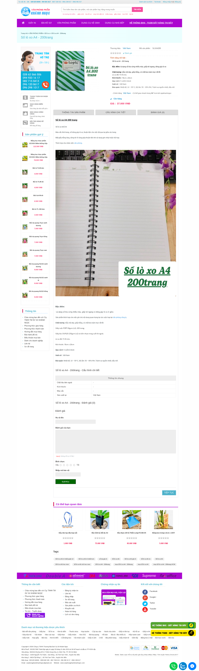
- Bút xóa (44, 638)
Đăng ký (178, 2)
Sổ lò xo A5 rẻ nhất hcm (86, 559)
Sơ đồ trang (29, 347)
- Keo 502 (82, 635)
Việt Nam (127, 48)
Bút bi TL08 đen (38, 168)
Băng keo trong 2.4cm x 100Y (163, 533)
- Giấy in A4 (146, 632)
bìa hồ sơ (88, 14)
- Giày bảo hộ (26, 635)
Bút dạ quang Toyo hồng (38, 236)
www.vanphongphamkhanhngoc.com (72, 663)
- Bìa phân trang (110, 638)
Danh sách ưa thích (145, 2)
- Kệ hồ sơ (136, 632)
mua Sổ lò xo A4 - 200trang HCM (164, 564)
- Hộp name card (134, 635)
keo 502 (125, 14)
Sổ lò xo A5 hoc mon (62, 564)
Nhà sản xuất (70, 602)
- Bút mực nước (160, 638)
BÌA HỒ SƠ (46, 23)
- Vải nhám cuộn (79, 638)
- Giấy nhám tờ (123, 638)
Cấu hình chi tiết (116, 112)
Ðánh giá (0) (158, 112)
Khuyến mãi (69, 608)
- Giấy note (26, 638)
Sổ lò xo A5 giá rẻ (130, 559)
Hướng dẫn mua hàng (33, 332)
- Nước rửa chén (109, 632)
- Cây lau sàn (96, 632)
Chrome (172, 654)
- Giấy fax (41, 632)
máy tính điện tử (98, 14)
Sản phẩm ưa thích (72, 605)
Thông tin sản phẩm (73, 112)
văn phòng (78, 143)
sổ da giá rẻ (103, 559)
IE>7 (176, 654)
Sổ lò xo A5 (115, 559)
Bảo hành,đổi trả (30, 335)
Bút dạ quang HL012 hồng (38, 291)
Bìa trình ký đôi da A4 (100, 533)
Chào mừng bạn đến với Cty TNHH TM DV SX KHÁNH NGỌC (35, 320)
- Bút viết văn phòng (29, 632)
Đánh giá (128, 53)
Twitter (152, 603)
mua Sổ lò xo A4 (143, 564)
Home (25, 23)
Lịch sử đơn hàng (72, 614)
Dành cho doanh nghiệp (33, 341)
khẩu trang (108, 14)
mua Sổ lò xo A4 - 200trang (124, 564)
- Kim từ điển (61, 632)
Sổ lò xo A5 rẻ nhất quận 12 (64, 559)
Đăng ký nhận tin (71, 591)
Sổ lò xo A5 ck (145, 559)
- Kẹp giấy (35, 638)
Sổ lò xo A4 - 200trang (102, 564)
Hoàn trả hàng (70, 611)
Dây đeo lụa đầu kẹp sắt (68, 533)
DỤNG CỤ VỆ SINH (90, 23)
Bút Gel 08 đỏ (38, 195)
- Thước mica (73, 632)
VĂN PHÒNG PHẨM (66, 23)
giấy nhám (117, 14)
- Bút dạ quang (93, 635)
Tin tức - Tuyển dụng (33, 611)
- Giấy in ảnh (91, 638)
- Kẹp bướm (84, 632)
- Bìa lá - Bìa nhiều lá (117, 635)
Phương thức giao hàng (33, 326)
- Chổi (100, 638)
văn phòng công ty (119, 317)
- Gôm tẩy (134, 638)
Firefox (167, 654)
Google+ (153, 597)
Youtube (153, 609)
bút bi (131, 14)
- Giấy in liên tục (124, 632)
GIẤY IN (32, 23)
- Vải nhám (38, 635)
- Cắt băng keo (65, 638)
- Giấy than (61, 635)
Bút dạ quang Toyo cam (38, 250)
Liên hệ (27, 344)
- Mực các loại (49, 635)
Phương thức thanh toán (34, 329)
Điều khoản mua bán (32, 338)
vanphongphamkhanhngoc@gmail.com (39, 663)
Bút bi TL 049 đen (38, 209)
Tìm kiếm (137, 9)
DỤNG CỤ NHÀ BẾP (114, 23)
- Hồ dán (104, 635)
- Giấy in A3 (147, 635)
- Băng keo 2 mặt (146, 638)
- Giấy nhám (71, 635)
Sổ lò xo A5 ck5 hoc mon (82, 564)
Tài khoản (157, 2)
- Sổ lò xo (51, 632)
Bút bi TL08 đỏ (38, 182)
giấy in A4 (81, 14)
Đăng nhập (167, 2)
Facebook (153, 591)
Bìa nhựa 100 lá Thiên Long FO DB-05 (131, 533)
